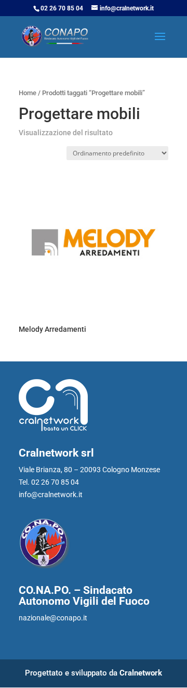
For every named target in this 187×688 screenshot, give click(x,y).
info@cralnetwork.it (51, 494)
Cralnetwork (140, 673)
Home (27, 93)
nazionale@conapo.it (53, 618)
